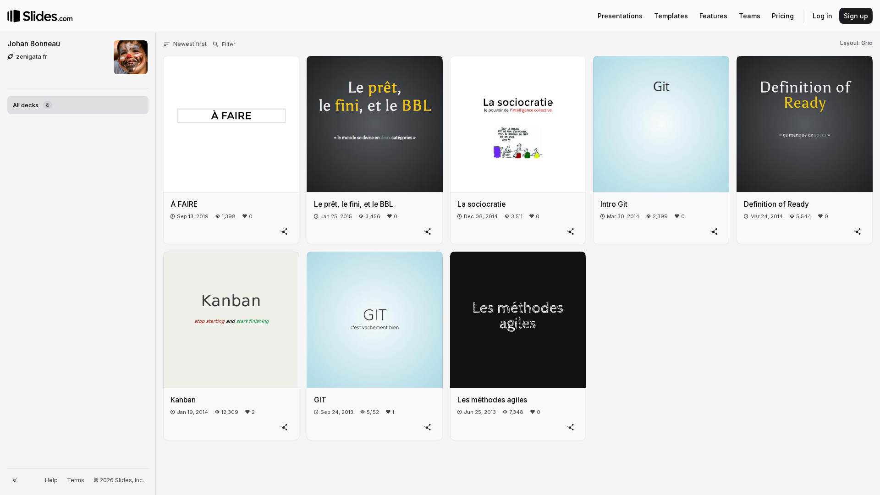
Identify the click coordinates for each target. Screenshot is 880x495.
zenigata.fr (31, 56)
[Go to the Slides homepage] (13, 16)
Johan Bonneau (33, 43)
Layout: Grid (856, 42)
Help (51, 480)
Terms (75, 480)
